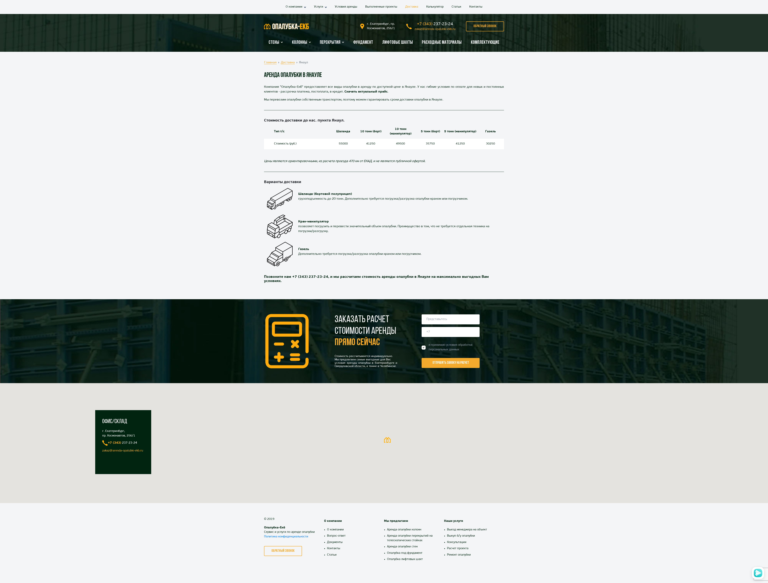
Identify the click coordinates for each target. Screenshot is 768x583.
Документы (335, 542)
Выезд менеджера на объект (467, 529)
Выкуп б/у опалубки (461, 535)
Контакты (475, 6)
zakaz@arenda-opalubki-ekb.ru (435, 29)
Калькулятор (435, 6)
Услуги (318, 6)
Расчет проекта (457, 548)
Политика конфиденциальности (286, 536)
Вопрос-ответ (336, 535)
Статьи (456, 6)
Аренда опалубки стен (402, 546)
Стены (274, 42)
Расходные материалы (442, 42)
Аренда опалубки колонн (404, 529)
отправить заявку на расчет (450, 363)
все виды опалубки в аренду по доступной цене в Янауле (371, 87)
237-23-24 (435, 24)
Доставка (411, 6)
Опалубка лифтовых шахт (405, 559)
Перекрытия (330, 42)
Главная (270, 62)
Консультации (456, 542)
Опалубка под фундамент (404, 553)
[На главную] (286, 26)
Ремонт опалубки (459, 554)
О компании (294, 6)
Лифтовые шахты (397, 42)
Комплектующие (485, 42)
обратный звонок (485, 26)
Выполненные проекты (381, 6)
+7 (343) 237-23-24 (310, 277)
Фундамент (363, 42)
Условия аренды (346, 6)
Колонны (299, 42)
